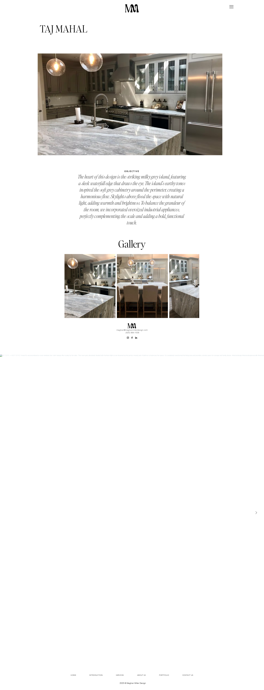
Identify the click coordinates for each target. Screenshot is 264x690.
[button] (231, 7)
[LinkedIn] (136, 337)
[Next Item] (194, 286)
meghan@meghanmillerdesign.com (132, 330)
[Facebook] (132, 337)
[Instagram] (128, 337)
